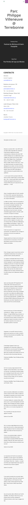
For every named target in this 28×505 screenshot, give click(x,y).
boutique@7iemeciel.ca (10, 119)
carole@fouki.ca (8, 80)
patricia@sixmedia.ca (9, 88)
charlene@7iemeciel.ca (10, 97)
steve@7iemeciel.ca (9, 108)
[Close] (26, 1)
